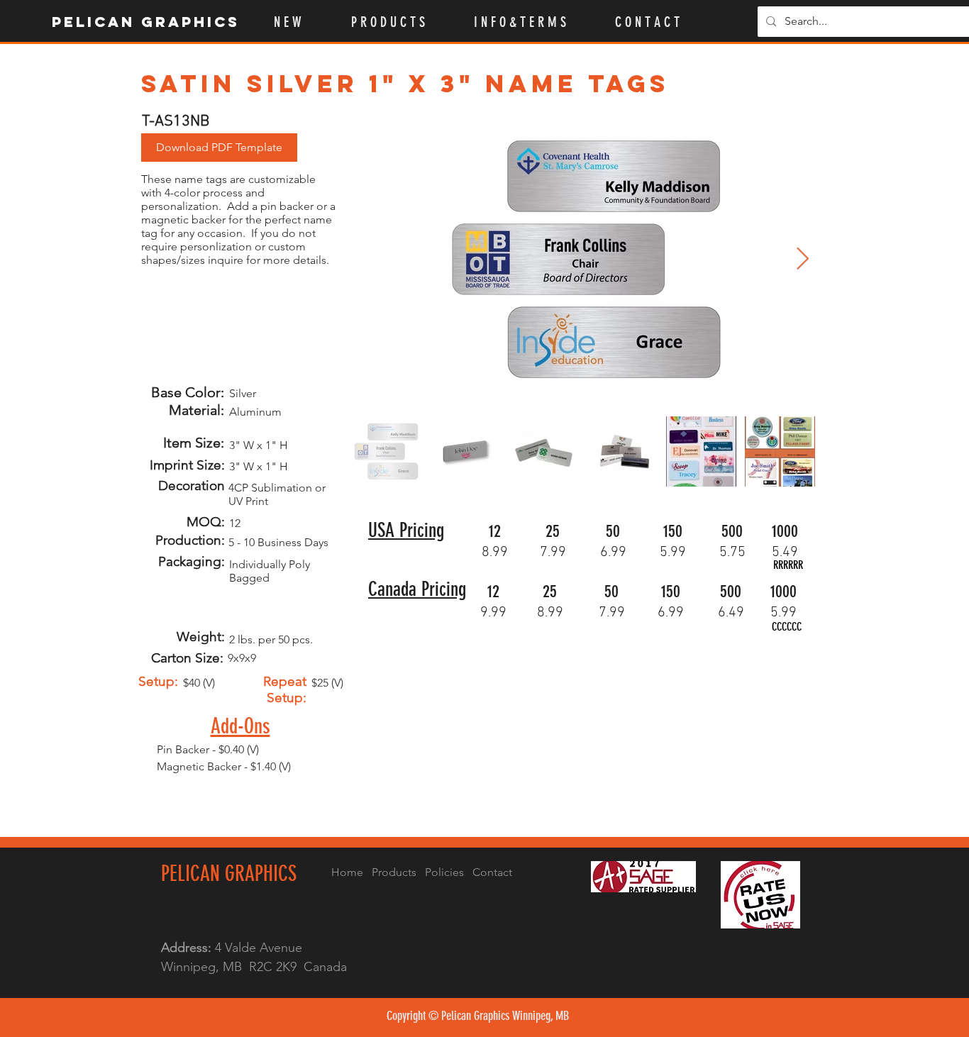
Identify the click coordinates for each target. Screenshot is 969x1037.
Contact (492, 872)
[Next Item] (802, 260)
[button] (401, 22)
